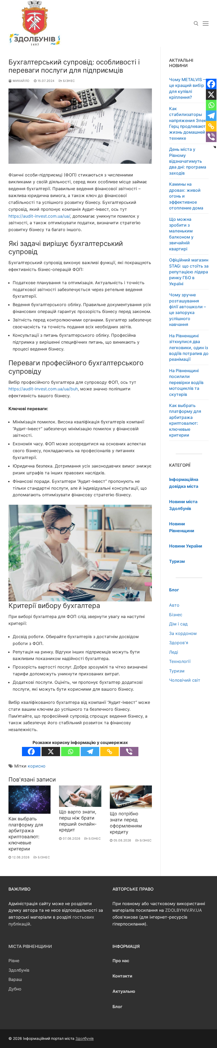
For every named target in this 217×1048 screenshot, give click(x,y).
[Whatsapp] (70, 751)
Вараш (15, 979)
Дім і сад (178, 623)
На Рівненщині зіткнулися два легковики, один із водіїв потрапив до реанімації (189, 347)
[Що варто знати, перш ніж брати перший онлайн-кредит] (80, 796)
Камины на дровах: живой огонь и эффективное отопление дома (186, 195)
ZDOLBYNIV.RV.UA (183, 910)
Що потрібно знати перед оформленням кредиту (126, 823)
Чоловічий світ (184, 680)
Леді (173, 652)
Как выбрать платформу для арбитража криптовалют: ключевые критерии (25, 834)
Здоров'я (178, 642)
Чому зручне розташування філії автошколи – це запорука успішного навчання (187, 309)
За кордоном (183, 633)
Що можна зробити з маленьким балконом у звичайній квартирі (181, 234)
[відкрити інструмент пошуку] (196, 23)
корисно (37, 766)
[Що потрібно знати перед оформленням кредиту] (131, 797)
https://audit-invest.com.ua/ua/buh (43, 388)
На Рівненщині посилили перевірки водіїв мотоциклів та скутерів (186, 382)
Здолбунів (18, 970)
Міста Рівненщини (30, 946)
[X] (51, 751)
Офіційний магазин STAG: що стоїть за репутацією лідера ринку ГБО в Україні (189, 271)
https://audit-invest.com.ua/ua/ (39, 216)
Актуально (123, 991)
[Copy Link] (109, 751)
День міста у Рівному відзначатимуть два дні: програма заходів (187, 161)
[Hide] (215, 147)
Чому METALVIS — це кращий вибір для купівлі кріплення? (188, 88)
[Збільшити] (143, 513)
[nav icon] (206, 23)
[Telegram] (90, 751)
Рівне (13, 960)
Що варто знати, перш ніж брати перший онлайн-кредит (78, 821)
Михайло (21, 81)
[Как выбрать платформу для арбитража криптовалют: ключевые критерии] (29, 799)
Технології (180, 661)
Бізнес (68, 81)
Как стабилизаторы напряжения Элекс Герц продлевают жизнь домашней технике (189, 123)
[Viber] (129, 751)
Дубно (14, 988)
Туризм (176, 670)
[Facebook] (31, 751)
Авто (174, 605)
